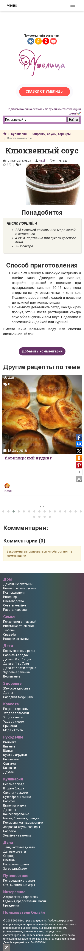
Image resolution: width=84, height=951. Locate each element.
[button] (3, 511)
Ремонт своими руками (19, 588)
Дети (8, 645)
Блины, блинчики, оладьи (21, 818)
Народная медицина (18, 697)
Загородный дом (15, 868)
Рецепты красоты (15, 708)
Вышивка (9, 742)
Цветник (9, 860)
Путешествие (15, 875)
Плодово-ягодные (16, 864)
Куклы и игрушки (15, 755)
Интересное (14, 892)
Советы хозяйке (14, 605)
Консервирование (16, 814)
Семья (9, 616)
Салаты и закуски (15, 792)
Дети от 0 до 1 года (17, 659)
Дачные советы (14, 851)
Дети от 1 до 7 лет (16, 663)
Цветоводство (13, 601)
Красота (11, 704)
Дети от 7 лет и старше (19, 668)
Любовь (9, 630)
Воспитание (11, 676)
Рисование (11, 759)
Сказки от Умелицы (45, 91)
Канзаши (9, 768)
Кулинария (19, 134)
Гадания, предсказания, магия (25, 901)
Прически (10, 726)
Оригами (9, 763)
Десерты (9, 809)
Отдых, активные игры (19, 885)
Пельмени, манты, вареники (23, 822)
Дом (7, 579)
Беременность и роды (19, 650)
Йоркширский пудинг (28, 458)
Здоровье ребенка (16, 672)
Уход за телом (13, 717)
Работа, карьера (15, 609)
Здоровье (12, 683)
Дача (8, 842)
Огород (8, 855)
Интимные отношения (18, 626)
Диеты (8, 692)
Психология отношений (19, 621)
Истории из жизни (16, 638)
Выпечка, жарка (14, 805)
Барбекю (9, 831)
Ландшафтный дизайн (19, 847)
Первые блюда (13, 784)
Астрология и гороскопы (20, 897)
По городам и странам (19, 880)
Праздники (11, 905)
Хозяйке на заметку (17, 835)
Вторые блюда (13, 788)
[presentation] (40, 506)
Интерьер (10, 597)
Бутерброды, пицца (17, 797)
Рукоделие (13, 737)
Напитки (9, 801)
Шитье (8, 750)
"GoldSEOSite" (38, 942)
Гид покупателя (14, 592)
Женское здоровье (16, 688)
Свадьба (9, 634)
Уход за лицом (13, 721)
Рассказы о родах (15, 655)
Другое (8, 772)
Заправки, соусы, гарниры (51, 134)
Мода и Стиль (13, 730)
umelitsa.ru (10, 938)
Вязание (9, 746)
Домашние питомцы (18, 584)
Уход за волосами (16, 713)
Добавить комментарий (42, 351)
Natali (42, 160)
